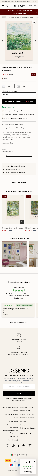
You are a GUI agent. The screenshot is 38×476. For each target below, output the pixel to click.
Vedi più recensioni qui (19, 322)
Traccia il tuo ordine (27, 414)
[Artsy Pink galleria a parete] (14, 254)
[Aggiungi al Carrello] (22, 222)
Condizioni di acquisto (27, 418)
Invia (19, 394)
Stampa (15, 411)
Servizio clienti (25, 411)
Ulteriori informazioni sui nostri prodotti (19, 156)
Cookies (23, 421)
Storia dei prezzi (7, 152)
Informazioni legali (11, 414)
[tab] (6, 63)
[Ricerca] (7, 6)
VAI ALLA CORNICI (19, 182)
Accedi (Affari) (13, 440)
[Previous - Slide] (2, 41)
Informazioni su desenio (10, 407)
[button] (28, 466)
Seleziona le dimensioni (10, 91)
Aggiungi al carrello (19, 101)
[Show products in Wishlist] (30, 6)
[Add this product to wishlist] (34, 21)
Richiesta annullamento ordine (28, 429)
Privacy (22, 425)
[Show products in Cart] (35, 6)
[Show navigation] (3, 6)
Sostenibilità (13, 421)
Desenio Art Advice (26, 407)
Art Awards (14, 436)
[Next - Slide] (35, 41)
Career (15, 418)
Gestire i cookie (25, 433)
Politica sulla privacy (26, 398)
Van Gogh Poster (14, 17)
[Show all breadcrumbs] (4, 17)
